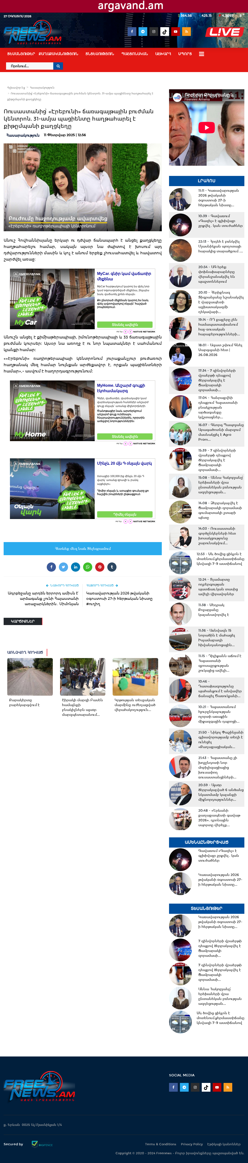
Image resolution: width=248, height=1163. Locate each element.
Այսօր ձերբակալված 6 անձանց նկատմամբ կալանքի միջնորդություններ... (221, 792)
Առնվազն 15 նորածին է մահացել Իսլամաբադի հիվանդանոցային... (216, 637)
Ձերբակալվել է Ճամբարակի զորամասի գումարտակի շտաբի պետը (220, 510)
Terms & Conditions (160, 1144)
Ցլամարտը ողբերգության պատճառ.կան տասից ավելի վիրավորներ (218, 586)
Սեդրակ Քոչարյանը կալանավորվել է (213, 610)
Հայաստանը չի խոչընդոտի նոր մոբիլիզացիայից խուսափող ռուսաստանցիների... (217, 767)
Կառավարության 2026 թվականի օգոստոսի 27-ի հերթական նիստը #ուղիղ (119, 598)
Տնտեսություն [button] (99, 54)
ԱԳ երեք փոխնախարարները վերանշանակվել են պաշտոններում (216, 274)
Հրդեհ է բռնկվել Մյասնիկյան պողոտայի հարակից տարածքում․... (220, 246)
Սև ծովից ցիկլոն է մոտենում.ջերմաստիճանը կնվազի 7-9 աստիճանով (220, 559)
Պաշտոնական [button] (134, 54)
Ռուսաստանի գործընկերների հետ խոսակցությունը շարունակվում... (217, 535)
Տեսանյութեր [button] (21, 54)
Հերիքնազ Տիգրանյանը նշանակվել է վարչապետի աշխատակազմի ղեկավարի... (221, 302)
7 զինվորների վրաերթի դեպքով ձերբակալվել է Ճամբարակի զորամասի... (217, 380)
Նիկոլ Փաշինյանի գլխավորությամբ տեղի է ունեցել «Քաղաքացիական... (220, 739)
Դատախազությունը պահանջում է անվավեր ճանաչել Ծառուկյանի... (220, 688)
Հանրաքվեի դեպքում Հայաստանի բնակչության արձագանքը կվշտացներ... (218, 407)
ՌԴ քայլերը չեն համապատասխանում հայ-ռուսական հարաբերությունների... (219, 326)
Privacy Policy (192, 1144)
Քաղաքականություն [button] (58, 54)
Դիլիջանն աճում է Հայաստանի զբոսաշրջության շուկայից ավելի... (219, 663)
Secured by (14, 1144)
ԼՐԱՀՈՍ (207, 180)
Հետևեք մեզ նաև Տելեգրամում (83, 548)
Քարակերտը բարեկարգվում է (24, 702)
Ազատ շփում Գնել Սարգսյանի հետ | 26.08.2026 (220, 350)
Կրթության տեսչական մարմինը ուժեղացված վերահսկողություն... (135, 705)
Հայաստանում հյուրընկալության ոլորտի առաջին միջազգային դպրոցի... (219, 714)
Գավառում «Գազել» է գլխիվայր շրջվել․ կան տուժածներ (220, 221)
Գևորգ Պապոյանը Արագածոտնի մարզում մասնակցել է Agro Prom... (221, 432)
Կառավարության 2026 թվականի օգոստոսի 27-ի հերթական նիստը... (218, 197)
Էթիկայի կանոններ (224, 1144)
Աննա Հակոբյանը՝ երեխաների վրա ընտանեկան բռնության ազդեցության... (220, 484)
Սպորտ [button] (185, 54)
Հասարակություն (42, 87)
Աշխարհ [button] (163, 54)
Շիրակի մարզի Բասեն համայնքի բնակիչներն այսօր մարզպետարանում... (82, 707)
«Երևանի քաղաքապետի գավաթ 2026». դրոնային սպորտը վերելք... (219, 817)
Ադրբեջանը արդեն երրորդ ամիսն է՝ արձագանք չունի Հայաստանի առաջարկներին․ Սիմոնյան (43, 598)
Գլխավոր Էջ (16, 87)
